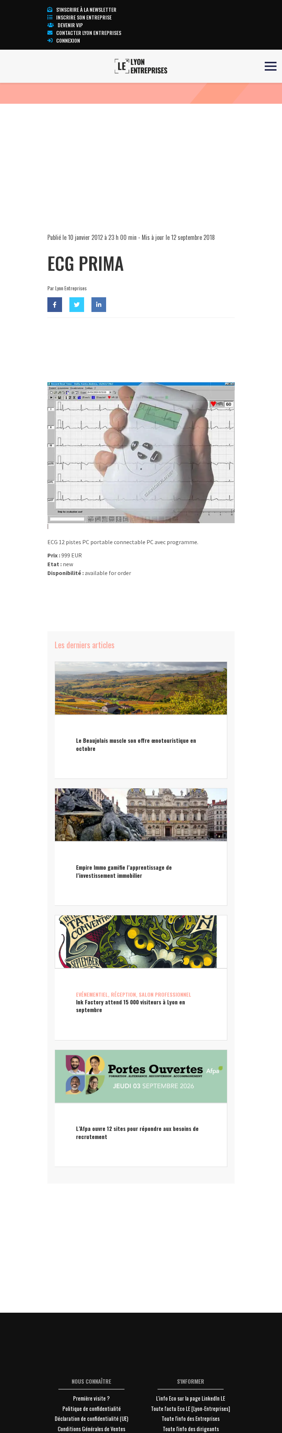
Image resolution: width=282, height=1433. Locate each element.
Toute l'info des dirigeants (191, 1429)
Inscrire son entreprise (84, 17)
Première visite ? (91, 1398)
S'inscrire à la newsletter (86, 9)
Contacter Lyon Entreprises (88, 32)
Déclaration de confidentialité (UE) (91, 1418)
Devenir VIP (70, 25)
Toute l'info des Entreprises (191, 1418)
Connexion (68, 40)
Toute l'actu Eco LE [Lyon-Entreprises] (190, 1408)
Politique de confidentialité (91, 1408)
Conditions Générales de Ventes (91, 1429)
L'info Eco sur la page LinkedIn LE (190, 1398)
